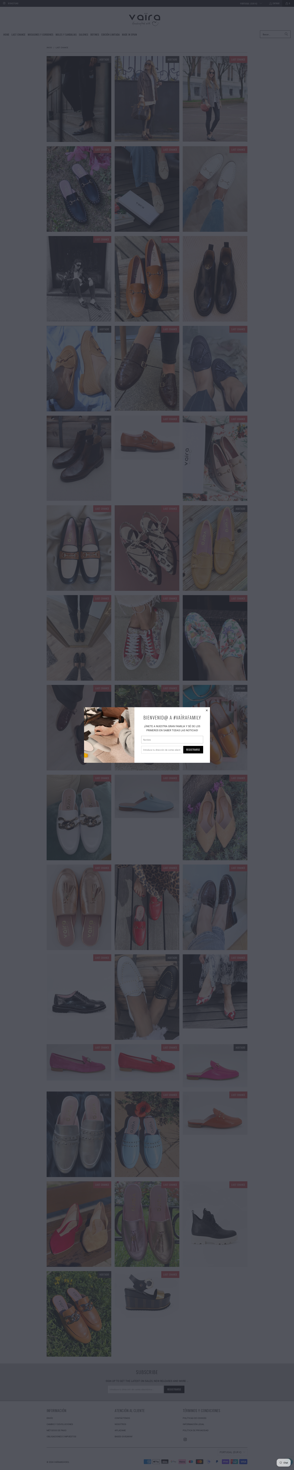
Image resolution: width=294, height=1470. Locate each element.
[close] (207, 710)
